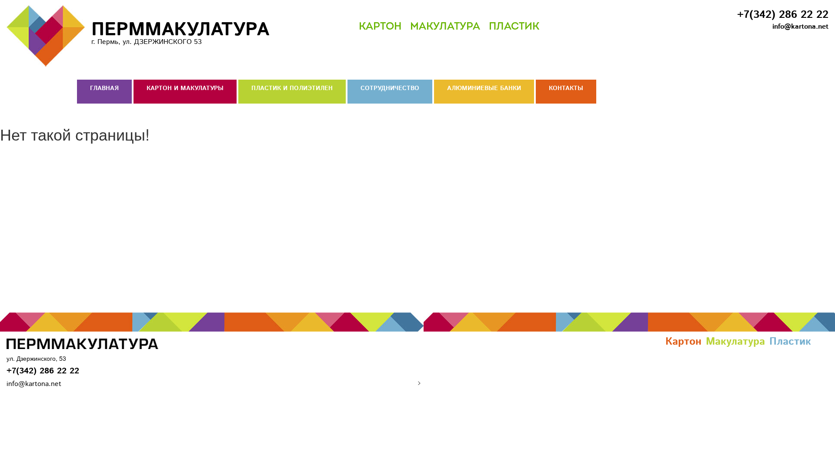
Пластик (514, 27)
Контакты (566, 88)
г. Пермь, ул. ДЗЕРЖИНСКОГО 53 (180, 32)
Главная (104, 88)
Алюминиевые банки (484, 88)
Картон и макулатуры (185, 88)
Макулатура (445, 27)
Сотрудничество (390, 88)
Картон (380, 27)
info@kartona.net (800, 27)
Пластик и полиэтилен (292, 88)
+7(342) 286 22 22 (782, 14)
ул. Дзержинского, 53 (36, 358)
